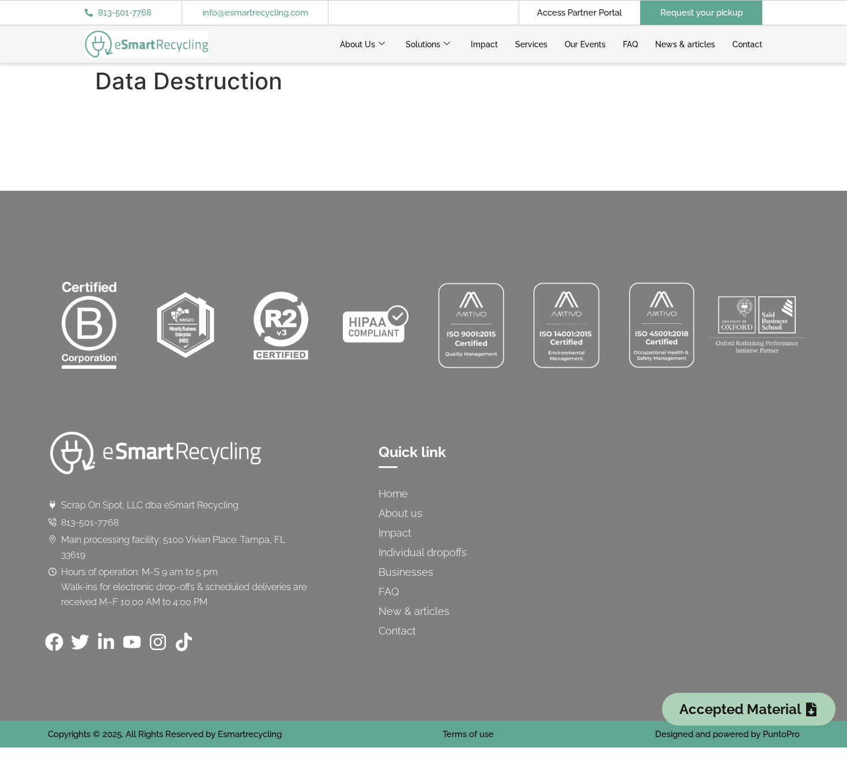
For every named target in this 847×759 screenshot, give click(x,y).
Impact (484, 44)
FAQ (630, 44)
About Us (357, 44)
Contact (747, 44)
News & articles (685, 44)
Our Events (585, 44)
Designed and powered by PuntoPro (727, 734)
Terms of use (468, 734)
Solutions (423, 44)
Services (531, 44)
